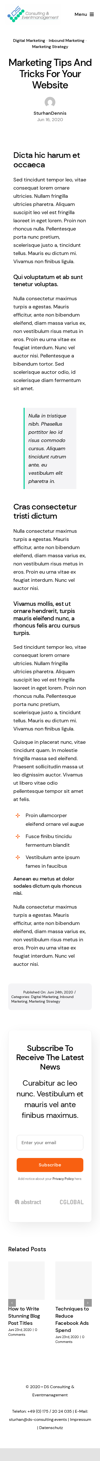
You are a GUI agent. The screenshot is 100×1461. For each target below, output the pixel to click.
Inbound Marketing (66, 40)
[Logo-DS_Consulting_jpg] (33, 6)
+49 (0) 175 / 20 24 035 (49, 1411)
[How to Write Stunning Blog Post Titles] (26, 1280)
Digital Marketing (29, 40)
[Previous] (12, 1303)
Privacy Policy (63, 1179)
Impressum (80, 1419)
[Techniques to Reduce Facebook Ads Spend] (73, 1280)
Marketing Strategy (50, 46)
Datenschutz (51, 1427)
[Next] (88, 1303)
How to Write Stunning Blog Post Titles (24, 1315)
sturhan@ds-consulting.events (38, 1419)
